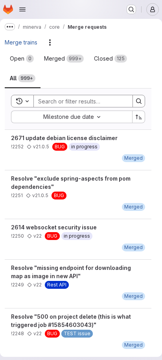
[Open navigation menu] (22, 9)
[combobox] (71, 117)
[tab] (22, 58)
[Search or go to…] (131, 9)
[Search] (139, 101)
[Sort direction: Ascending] (139, 117)
